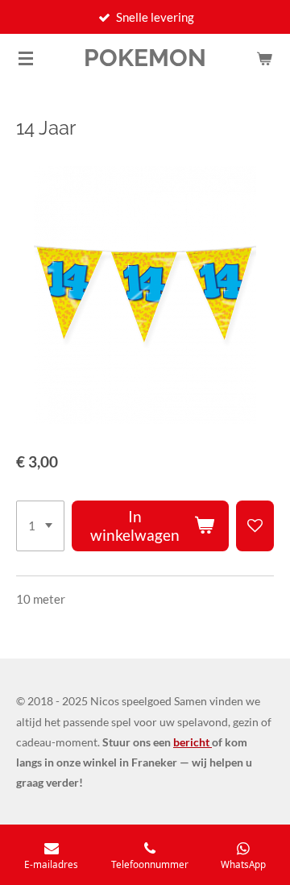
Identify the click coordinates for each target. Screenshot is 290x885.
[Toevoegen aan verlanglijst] (255, 526)
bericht (192, 742)
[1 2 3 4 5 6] (40, 526)
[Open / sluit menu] (26, 58)
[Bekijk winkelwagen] (264, 58)
